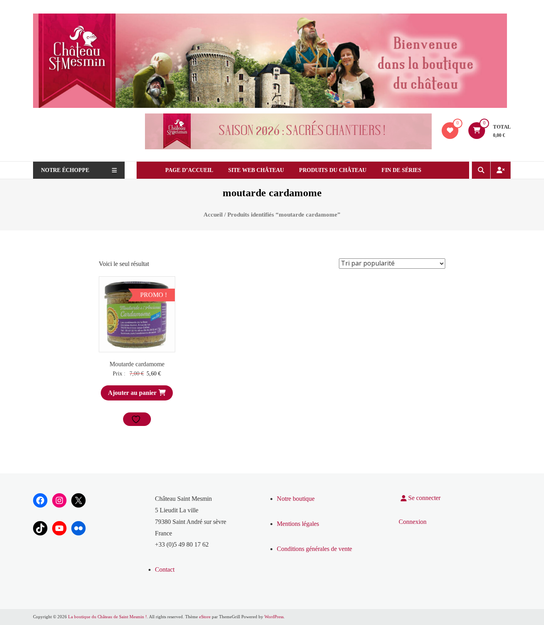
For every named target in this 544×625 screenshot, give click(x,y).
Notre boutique (296, 498)
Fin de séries (401, 170)
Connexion (413, 521)
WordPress (274, 616)
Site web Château (256, 170)
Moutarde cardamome (137, 364)
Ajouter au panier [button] (132, 392)
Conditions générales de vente (314, 548)
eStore (205, 616)
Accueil (213, 214)
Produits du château (332, 170)
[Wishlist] (450, 130)
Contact (164, 569)
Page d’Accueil (189, 170)
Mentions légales (298, 523)
